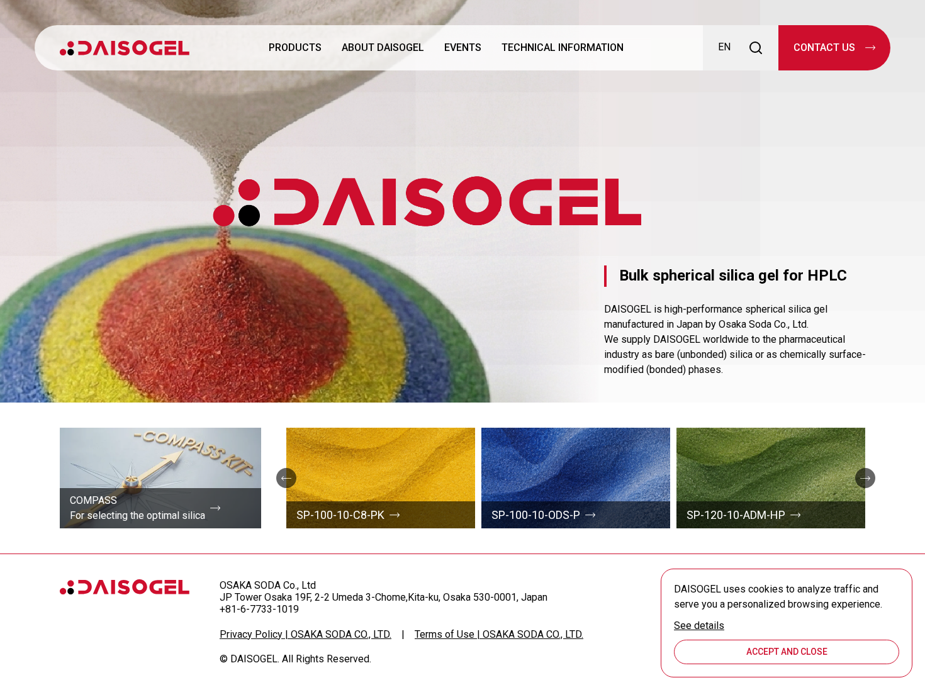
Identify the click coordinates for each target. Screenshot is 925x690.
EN (724, 47)
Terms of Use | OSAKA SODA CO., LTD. (499, 634)
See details (699, 626)
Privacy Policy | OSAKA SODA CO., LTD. (305, 634)
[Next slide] (865, 478)
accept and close (786, 652)
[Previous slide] (286, 478)
